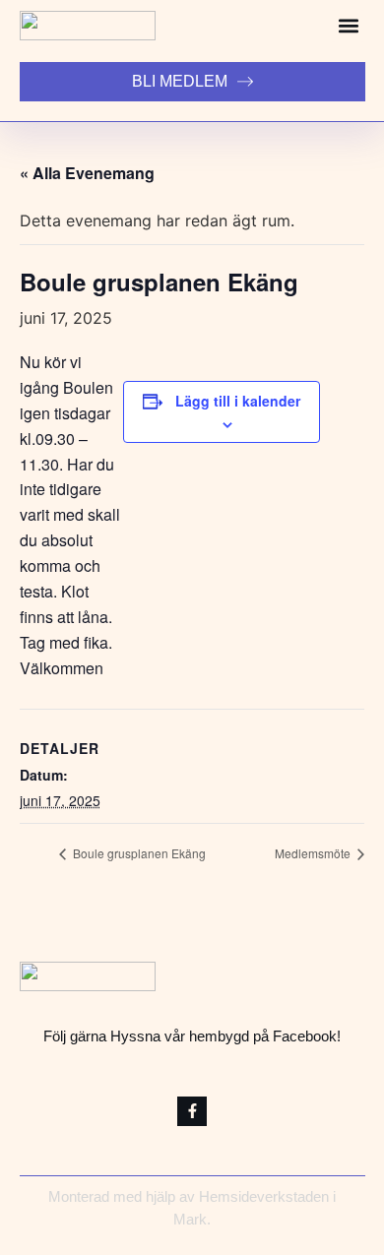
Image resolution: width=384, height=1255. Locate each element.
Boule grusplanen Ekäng (138, 853)
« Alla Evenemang (87, 172)
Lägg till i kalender (237, 400)
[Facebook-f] (192, 1111)
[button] (348, 26)
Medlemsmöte (314, 853)
